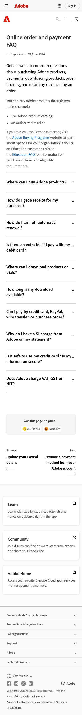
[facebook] (9, 683)
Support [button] (12, 643)
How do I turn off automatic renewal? (31, 225)
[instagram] (16, 683)
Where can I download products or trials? (37, 269)
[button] (59, 6)
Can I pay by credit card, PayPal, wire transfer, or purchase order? (35, 314)
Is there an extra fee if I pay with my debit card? (38, 247)
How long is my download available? (29, 292)
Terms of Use (13, 696)
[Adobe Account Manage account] (76, 19)
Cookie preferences (33, 696)
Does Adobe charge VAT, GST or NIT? (34, 381)
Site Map (60, 702)
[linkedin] (31, 683)
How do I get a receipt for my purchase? (32, 203)
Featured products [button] (18, 662)
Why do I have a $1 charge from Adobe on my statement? (34, 336)
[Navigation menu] (6, 6)
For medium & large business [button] (25, 624)
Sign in (72, 6)
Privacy (59, 690)
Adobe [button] (11, 652)
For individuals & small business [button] (27, 615)
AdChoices (15, 707)
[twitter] (23, 683)
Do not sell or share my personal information (30, 702)
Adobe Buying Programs (30, 137)
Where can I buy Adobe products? (36, 182)
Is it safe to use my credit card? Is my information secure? (38, 359)
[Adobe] (21, 6)
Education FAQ (23, 154)
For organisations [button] (17, 634)
